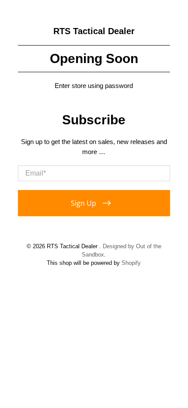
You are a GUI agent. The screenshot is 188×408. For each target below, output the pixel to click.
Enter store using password (94, 85)
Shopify (131, 263)
